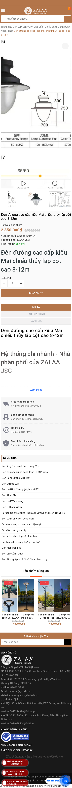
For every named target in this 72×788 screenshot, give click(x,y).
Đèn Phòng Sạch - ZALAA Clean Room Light (25, 559)
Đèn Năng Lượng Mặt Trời (16, 478)
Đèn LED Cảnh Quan (12, 553)
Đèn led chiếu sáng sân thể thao (20, 536)
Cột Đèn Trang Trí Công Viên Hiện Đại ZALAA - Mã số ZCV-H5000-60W (18, 616)
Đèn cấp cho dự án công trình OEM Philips (25, 472)
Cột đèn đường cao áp (14, 530)
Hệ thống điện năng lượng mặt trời (21, 542)
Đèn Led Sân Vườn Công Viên (18, 518)
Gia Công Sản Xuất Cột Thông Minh (21, 466)
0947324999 (25, 432)
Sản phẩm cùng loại (35, 571)
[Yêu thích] (65, 46)
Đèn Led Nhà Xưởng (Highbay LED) (20, 489)
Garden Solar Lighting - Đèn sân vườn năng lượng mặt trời (33, 513)
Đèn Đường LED (10, 483)
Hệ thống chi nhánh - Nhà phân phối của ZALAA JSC (35, 362)
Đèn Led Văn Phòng (12, 501)
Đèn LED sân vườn (12, 507)
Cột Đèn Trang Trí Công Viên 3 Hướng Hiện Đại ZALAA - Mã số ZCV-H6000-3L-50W (54, 616)
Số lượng (6, 278)
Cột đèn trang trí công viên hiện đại (21, 524)
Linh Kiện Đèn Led (11, 547)
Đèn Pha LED (9, 495)
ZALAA (43, 780)
